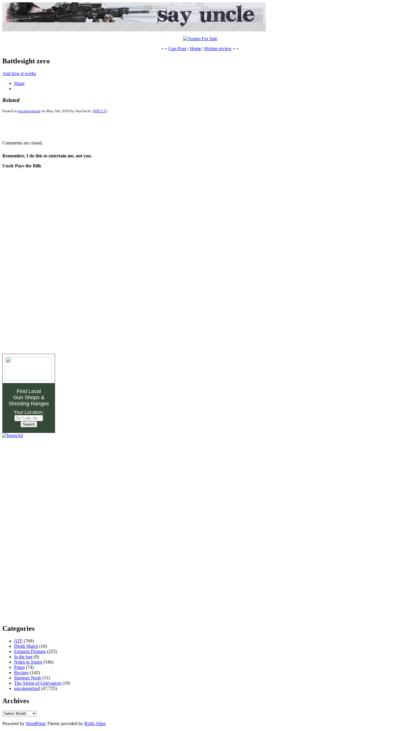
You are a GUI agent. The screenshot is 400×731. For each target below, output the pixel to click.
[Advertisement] (70, 127)
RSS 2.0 (99, 111)
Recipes (21, 672)
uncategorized (29, 111)
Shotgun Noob (27, 677)
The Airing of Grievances (37, 683)
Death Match (26, 646)
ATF (18, 640)
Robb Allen (95, 723)
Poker (19, 667)
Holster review (218, 48)
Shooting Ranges (28, 404)
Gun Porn (177, 48)
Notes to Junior (28, 661)
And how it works (19, 73)
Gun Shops (26, 397)
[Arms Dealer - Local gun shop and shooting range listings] (29, 378)
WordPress (36, 723)
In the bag (23, 656)
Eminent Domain (30, 651)
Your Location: (29, 412)
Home (195, 48)
